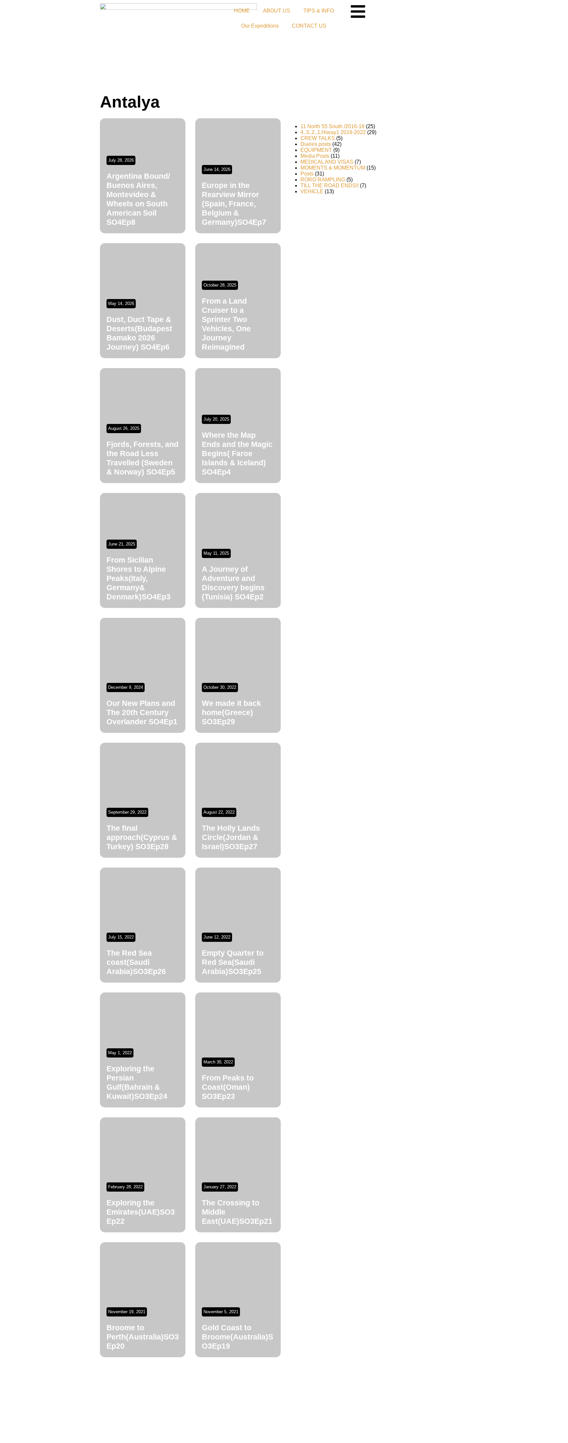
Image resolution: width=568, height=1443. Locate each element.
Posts (307, 173)
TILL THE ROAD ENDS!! (329, 185)
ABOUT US (276, 10)
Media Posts (314, 156)
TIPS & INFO (318, 10)
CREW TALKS (317, 138)
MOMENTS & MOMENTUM (332, 168)
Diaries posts (315, 144)
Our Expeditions (260, 26)
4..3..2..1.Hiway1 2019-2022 (333, 132)
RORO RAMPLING (322, 179)
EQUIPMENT (316, 150)
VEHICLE (311, 191)
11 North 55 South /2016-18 (332, 126)
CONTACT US (309, 26)
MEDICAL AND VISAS (326, 162)
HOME (242, 10)
